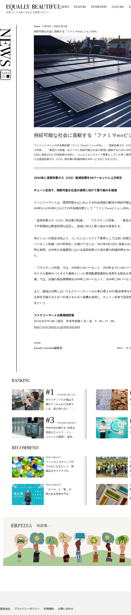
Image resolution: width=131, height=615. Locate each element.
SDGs (120, 348)
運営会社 (5, 609)
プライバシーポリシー (27, 609)
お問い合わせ (65, 609)
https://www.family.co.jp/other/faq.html (57, 326)
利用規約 (49, 609)
